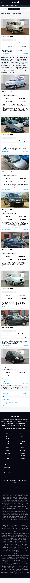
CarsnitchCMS (23, 487)
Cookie (24, 480)
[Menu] (28, 2)
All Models (22, 444)
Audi (7, 436)
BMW (7, 439)
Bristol (7, 470)
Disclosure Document (15, 480)
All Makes (7, 444)
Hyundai (11, 5)
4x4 (8, 456)
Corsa (22, 439)
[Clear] (19, 9)
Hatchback (7, 453)
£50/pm (22, 450)
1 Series (22, 441)
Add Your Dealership (19, 428)
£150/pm (22, 456)
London (7, 465)
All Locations (7, 472)
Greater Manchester (9, 406)
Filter (5, 8)
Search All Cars (4, 5)
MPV (7, 458)
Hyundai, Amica (13, 8)
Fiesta (22, 436)
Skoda (7, 441)
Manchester (7, 467)
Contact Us (8, 428)
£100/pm (22, 453)
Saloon (8, 450)
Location (24, 8)
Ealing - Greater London (10, 403)
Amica (15, 5)
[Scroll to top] (15, 483)
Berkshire (6, 399)
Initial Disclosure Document (14, 510)
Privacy (6, 480)
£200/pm (22, 458)
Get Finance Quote (7, 53)
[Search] (1, 2)
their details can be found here (21, 519)
